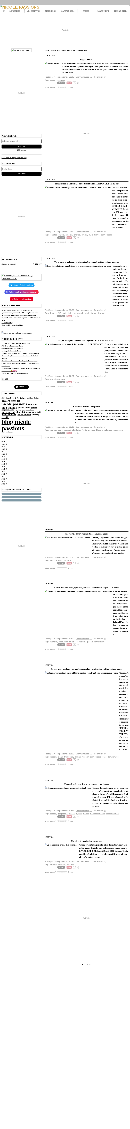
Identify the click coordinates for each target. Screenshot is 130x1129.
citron (28, 412)
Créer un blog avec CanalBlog (12, 325)
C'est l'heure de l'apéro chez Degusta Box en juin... (19, 360)
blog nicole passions (16, 424)
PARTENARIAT (103, 11)
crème (28, 407)
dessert (6, 400)
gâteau (34, 407)
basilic (39, 412)
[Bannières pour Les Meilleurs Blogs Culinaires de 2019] (22, 277)
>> (90, 964)
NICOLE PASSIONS (52, 50)
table (23, 398)
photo (34, 412)
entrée (16, 398)
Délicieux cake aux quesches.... (12, 346)
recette (5, 417)
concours (32, 404)
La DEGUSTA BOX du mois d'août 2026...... (17, 343)
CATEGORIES (14, 11)
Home (4, 10)
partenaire (9, 432)
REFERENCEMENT (121, 11)
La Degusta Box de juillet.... (11, 351)
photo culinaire (9, 414)
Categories (66, 50)
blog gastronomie (8, 410)
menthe (13, 400)
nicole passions (14, 404)
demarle (9, 398)
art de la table (24, 414)
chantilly (35, 414)
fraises (36, 398)
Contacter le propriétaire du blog (14, 158)
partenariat (8, 412)
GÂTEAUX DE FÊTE (68, 11)
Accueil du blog (7, 322)
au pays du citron (28, 410)
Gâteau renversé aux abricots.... (13, 348)
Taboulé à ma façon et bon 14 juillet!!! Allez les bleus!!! (21, 353)
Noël (3, 398)
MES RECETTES (33, 11)
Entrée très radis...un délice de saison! (15, 373)
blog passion (9, 407)
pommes (21, 407)
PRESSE (86, 11)
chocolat (20, 412)
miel (3, 432)
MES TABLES (50, 11)
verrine (18, 410)
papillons (30, 398)
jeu (18, 401)
